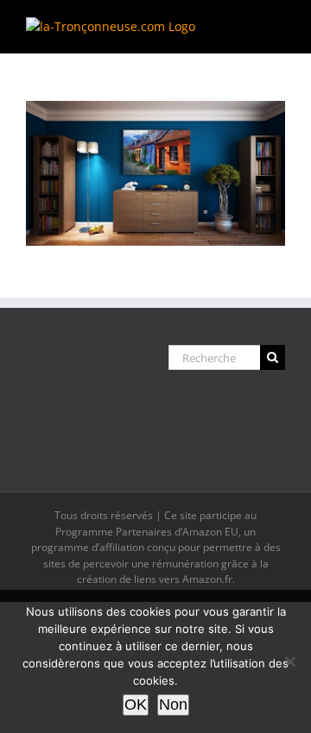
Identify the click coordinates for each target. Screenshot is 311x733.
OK (135, 704)
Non (173, 704)
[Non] (289, 661)
